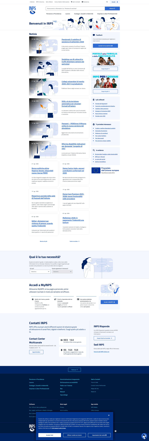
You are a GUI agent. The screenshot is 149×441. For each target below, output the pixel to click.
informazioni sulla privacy (59, 428)
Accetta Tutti (49, 435)
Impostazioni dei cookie (98, 435)
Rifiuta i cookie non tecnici (74, 435)
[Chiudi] (109, 415)
